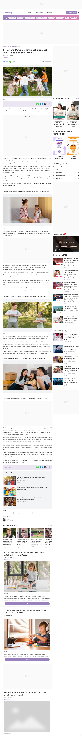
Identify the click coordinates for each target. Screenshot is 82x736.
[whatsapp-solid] (37, 104)
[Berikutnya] (52, 534)
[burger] (78, 12)
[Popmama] (7, 12)
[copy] (49, 104)
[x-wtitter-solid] (45, 104)
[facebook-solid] (41, 104)
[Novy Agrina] (4, 520)
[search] (64, 13)
